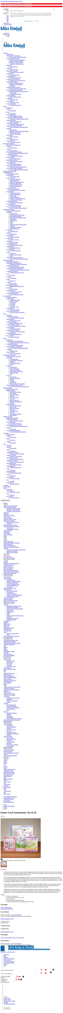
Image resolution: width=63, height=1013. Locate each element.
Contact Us (6, 954)
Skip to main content (17, 1)
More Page (9, 489)
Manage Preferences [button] (28, 21)
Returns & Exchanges (9, 958)
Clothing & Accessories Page (14, 356)
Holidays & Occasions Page (13, 211)
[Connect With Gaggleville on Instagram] (41, 974)
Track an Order (7, 23)
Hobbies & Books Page (12, 418)
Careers (5, 964)
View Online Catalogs (9, 961)
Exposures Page (11, 434)
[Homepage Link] (11, 30)
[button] (36, 21)
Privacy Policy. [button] (21, 16)
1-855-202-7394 (8, 24)
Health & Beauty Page (12, 389)
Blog (5, 965)
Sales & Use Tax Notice (9, 1001)
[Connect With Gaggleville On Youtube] (45, 974)
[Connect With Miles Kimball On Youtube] (45, 970)
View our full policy (16, 914)
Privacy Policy (7, 999)
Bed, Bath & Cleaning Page (13, 145)
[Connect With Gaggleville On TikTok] (50, 973)
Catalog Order (7, 9)
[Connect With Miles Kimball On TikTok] (53, 970)
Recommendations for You (7, 918)
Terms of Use (7, 998)
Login (8, 36)
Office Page (10, 340)
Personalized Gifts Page (12, 261)
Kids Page (9, 315)
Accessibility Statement (6, 1)
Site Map (6, 1002)
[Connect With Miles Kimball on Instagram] (41, 970)
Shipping (6, 957)
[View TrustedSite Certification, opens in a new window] (7, 1009)
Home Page (9, 108)
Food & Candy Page (12, 297)
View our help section (6, 907)
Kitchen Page (10, 54)
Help (5, 13)
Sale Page (9, 445)
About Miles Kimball (9, 962)
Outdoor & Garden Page (13, 173)
